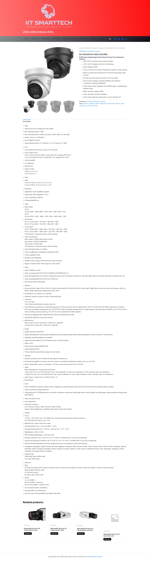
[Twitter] (119, 39)
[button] (110, 39)
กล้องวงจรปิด (103, 103)
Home (26, 38)
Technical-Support (69, 38)
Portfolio (56, 38)
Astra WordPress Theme (94, 556)
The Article (83, 38)
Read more (28, 533)
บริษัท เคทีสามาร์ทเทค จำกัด (38, 31)
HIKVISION (87, 48)
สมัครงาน (102, 38)
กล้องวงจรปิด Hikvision (114, 103)
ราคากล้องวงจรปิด (92, 105)
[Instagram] (123, 39)
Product (34, 38)
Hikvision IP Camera (97, 48)
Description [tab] (27, 121)
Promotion (46, 38)
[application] (38, 38)
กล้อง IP (97, 103)
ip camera (91, 103)
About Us (93, 38)
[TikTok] (126, 39)
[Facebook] (115, 39)
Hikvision (85, 103)
